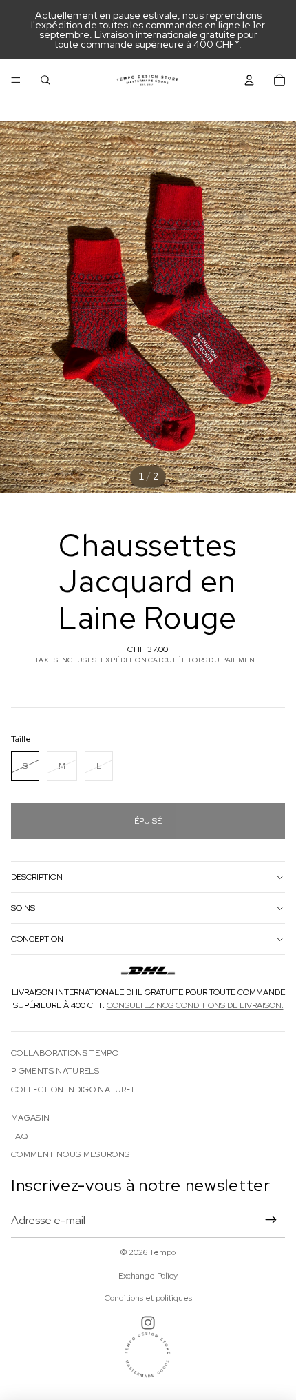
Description (37, 877)
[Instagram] (148, 1322)
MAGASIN (30, 1117)
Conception (37, 939)
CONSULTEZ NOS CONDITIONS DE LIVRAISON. (195, 1005)
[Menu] (16, 80)
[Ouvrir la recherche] (45, 80)
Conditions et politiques (148, 1297)
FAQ (19, 1136)
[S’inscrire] (271, 1220)
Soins (23, 908)
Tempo (162, 1252)
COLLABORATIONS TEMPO (64, 1052)
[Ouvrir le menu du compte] (249, 80)
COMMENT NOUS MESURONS (70, 1154)
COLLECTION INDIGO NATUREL (73, 1089)
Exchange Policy (148, 1275)
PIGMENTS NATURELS (55, 1070)
